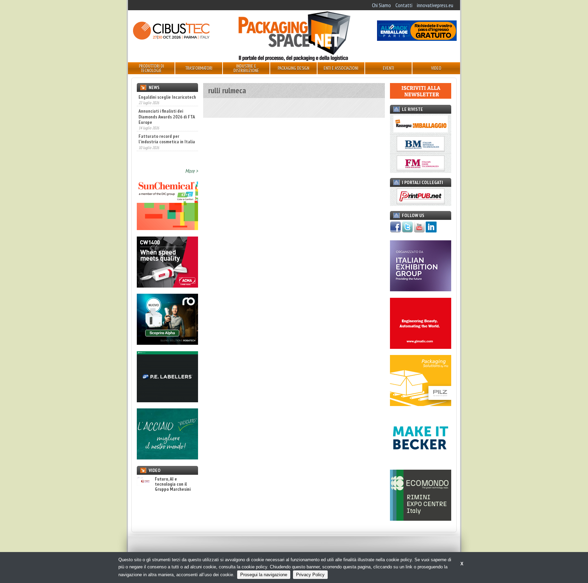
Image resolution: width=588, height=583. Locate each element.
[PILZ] (420, 404)
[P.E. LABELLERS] (167, 400)
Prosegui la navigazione (263, 574)
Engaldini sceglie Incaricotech (167, 97)
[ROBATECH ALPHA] (167, 342)
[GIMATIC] (420, 346)
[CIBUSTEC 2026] (171, 38)
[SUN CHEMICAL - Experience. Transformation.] (167, 228)
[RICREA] (167, 457)
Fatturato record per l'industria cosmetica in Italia (166, 138)
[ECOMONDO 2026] (420, 518)
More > (191, 170)
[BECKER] (420, 461)
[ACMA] (167, 285)
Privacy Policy (310, 574)
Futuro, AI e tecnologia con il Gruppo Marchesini (173, 484)
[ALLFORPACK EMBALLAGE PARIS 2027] (417, 38)
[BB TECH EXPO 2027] (420, 289)
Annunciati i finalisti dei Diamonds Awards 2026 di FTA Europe (166, 116)
